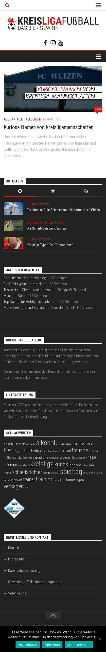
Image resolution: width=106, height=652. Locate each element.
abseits (30, 444)
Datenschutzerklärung (24, 570)
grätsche (41, 457)
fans (55, 451)
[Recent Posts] (20, 191)
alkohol (45, 443)
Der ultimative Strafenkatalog (25, 278)
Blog (50, 223)
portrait (8, 473)
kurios (61, 464)
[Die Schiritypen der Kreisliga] (13, 225)
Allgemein (33, 119)
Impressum (16, 559)
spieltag (71, 471)
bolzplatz (17, 451)
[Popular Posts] (52, 191)
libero (85, 465)
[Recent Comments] (86, 191)
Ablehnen (52, 645)
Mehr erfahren (78, 645)
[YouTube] (61, 43)
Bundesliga (32, 451)
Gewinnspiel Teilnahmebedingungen (34, 582)
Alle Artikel (13, 119)
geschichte (28, 457)
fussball (94, 451)
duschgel (48, 451)
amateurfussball (67, 444)
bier (8, 450)
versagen (14, 486)
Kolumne (33, 204)
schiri (46, 473)
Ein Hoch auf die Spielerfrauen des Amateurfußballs (63, 210)
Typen (47, 204)
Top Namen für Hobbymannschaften (30, 301)
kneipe (91, 457)
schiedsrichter (27, 472)
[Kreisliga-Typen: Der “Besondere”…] (13, 243)
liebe (91, 465)
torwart (17, 480)
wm (27, 487)
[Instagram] (53, 43)
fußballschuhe (13, 457)
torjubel (8, 480)
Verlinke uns (17, 593)
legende (75, 465)
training (45, 479)
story (85, 473)
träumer (70, 479)
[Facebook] (45, 43)
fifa (61, 451)
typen (80, 480)
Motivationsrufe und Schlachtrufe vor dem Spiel (39, 307)
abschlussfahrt (14, 444)
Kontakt (13, 548)
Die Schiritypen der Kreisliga (46, 228)
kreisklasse (24, 465)
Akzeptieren (27, 645)
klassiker (80, 457)
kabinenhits (67, 457)
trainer (29, 479)
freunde (79, 450)
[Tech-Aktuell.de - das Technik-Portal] (14, 517)
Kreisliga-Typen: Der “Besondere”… (51, 245)
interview (54, 457)
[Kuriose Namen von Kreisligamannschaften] (53, 89)
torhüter (97, 473)
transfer (58, 480)
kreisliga (42, 464)
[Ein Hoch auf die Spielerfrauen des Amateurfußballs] (13, 208)
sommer (55, 473)
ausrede (85, 444)
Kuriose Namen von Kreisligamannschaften (48, 127)
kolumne (10, 465)
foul (68, 450)
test (91, 473)
